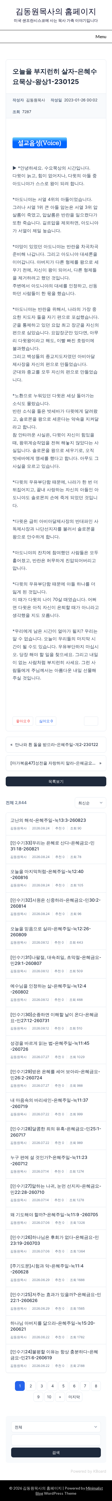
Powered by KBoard (88, 1471)
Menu (100, 36)
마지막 (74, 1396)
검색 (56, 1452)
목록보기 (56, 781)
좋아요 (23, 721)
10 (49, 1396)
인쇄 (91, 721)
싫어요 (46, 721)
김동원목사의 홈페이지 (55, 11)
